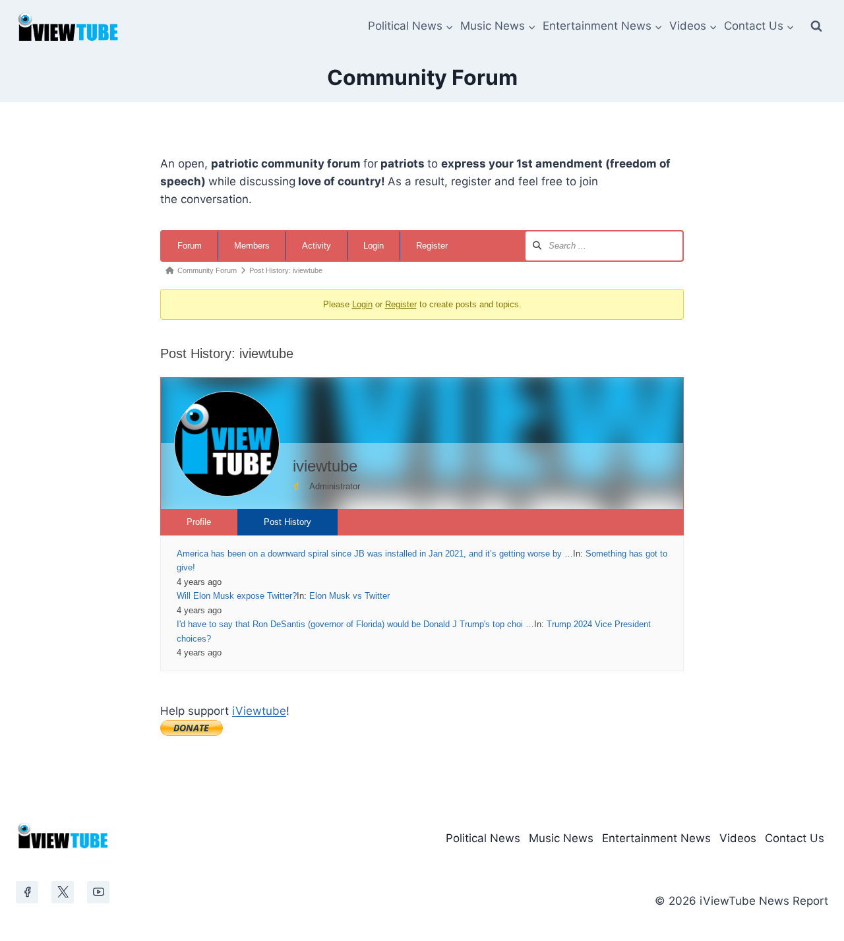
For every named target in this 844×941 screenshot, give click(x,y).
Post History (287, 522)
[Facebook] (27, 892)
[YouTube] (98, 892)
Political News (483, 838)
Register (432, 246)
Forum (189, 246)
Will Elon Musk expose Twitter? (237, 596)
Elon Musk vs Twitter (349, 596)
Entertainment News (656, 838)
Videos (737, 838)
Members (252, 246)
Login (373, 246)
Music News (561, 838)
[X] (62, 892)
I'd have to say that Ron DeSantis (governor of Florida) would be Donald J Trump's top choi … (355, 624)
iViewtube (259, 710)
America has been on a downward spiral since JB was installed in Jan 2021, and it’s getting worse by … (375, 554)
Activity (316, 246)
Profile (199, 522)
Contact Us (794, 838)
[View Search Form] (816, 26)
